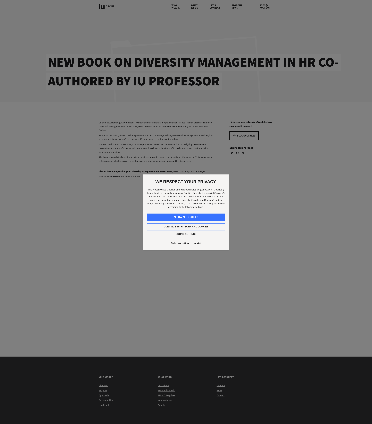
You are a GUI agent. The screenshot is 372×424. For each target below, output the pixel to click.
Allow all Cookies (186, 217)
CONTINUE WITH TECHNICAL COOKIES (186, 226)
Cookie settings (186, 234)
